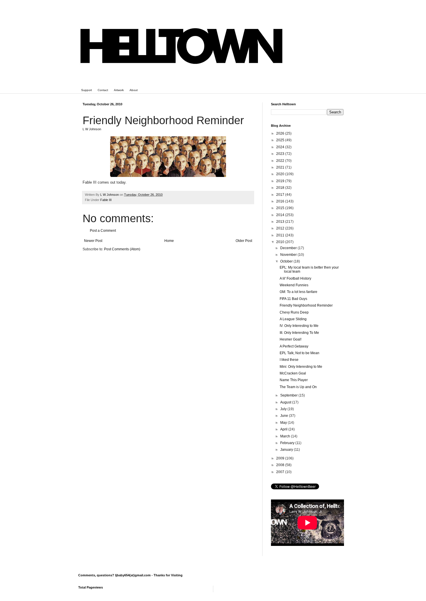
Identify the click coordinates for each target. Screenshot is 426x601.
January (287, 450)
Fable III (106, 200)
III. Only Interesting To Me (299, 333)
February (287, 443)
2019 (280, 181)
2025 (280, 140)
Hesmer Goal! (290, 339)
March (285, 436)
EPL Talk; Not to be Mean (299, 353)
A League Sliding (293, 319)
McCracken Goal (293, 373)
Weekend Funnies (294, 285)
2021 (280, 167)
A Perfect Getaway (294, 346)
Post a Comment (103, 231)
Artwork (119, 90)
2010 (280, 242)
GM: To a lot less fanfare (298, 292)
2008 (280, 465)
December (289, 248)
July (283, 409)
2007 (280, 472)
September (289, 395)
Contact (103, 90)
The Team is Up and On (298, 387)
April (284, 429)
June (284, 416)
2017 (280, 195)
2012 (280, 228)
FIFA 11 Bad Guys (293, 299)
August (286, 402)
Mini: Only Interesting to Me (301, 367)
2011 (280, 235)
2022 (280, 161)
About (134, 90)
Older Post (244, 241)
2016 (280, 201)
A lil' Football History (295, 278)
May (284, 423)
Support (86, 90)
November (289, 255)
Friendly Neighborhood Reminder (306, 305)
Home (169, 241)
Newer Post (93, 241)
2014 (280, 215)
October (287, 261)
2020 (280, 174)
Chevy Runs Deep (294, 312)
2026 (280, 133)
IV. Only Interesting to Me (299, 326)
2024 (280, 147)
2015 (280, 208)
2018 (280, 188)
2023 (280, 154)
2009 (280, 458)
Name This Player (294, 380)
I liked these (289, 360)
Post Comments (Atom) (122, 249)
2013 (280, 222)
